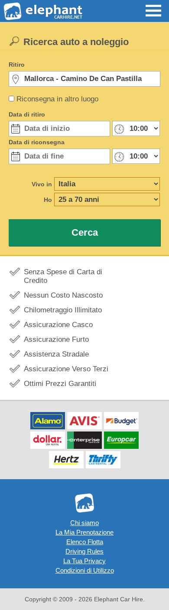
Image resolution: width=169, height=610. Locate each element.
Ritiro (17, 64)
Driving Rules (84, 551)
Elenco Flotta (84, 541)
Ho (48, 199)
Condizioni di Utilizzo (84, 570)
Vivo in (42, 184)
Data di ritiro (27, 114)
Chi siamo (84, 522)
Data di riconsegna (37, 142)
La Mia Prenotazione (84, 532)
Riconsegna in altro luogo (57, 99)
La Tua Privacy (84, 561)
